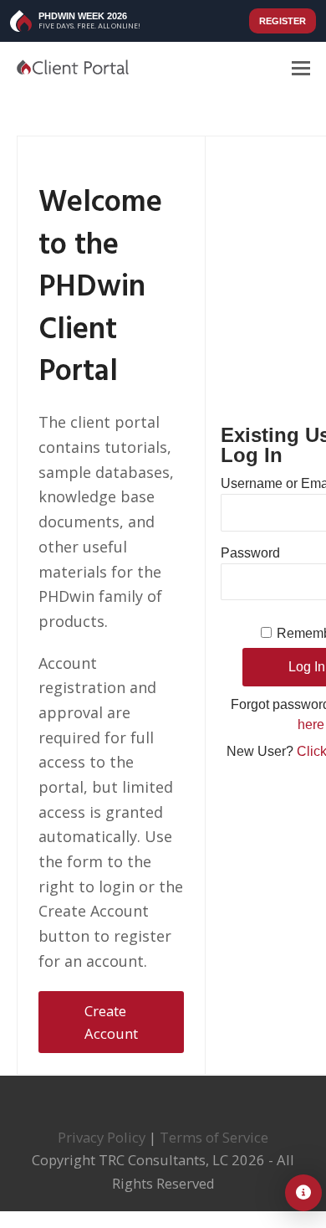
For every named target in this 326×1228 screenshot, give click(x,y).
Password (250, 553)
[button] (301, 67)
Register (282, 21)
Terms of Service (214, 1137)
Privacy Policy (101, 1137)
